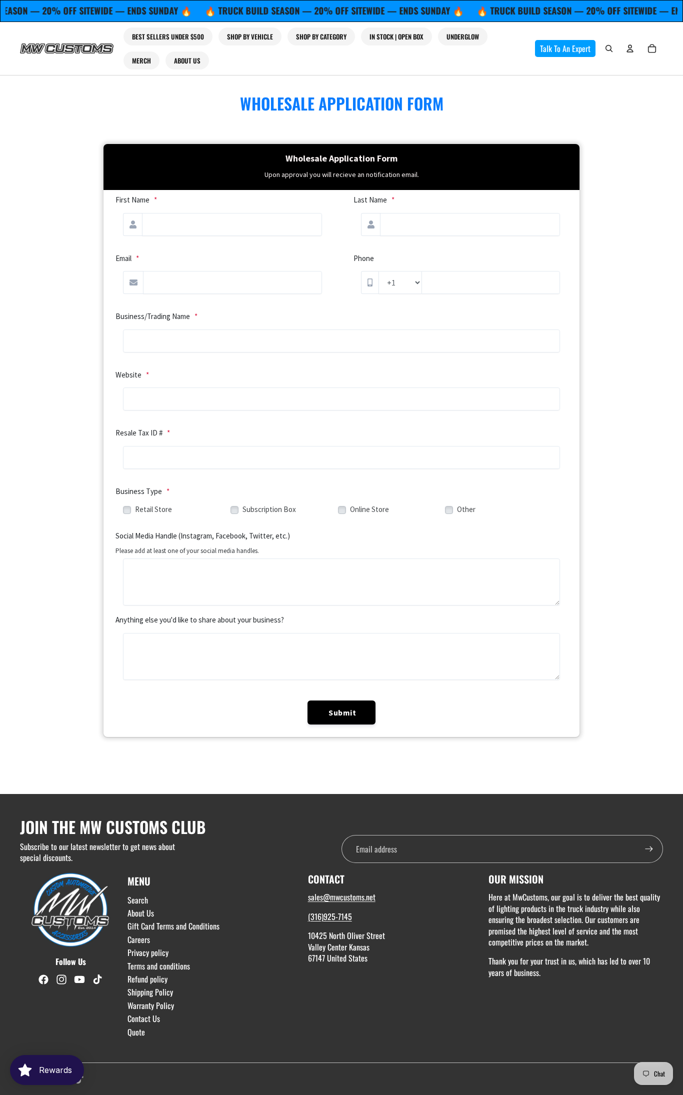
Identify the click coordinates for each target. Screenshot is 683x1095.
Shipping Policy (150, 992)
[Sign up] (649, 849)
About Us (141, 913)
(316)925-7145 (330, 916)
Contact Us (144, 1018)
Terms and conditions (159, 966)
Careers (139, 940)
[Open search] (609, 49)
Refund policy (148, 979)
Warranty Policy (151, 1006)
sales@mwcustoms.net (342, 897)
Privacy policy (148, 952)
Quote (136, 1032)
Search (138, 900)
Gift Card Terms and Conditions (174, 926)
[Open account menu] (630, 49)
